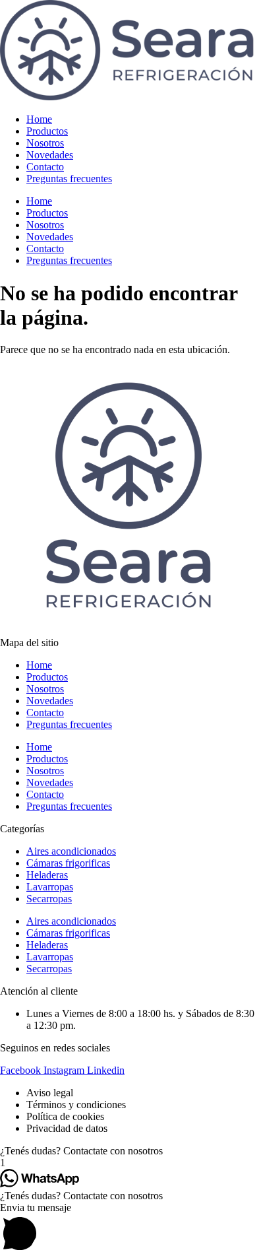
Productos (47, 131)
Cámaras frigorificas (68, 863)
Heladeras (47, 874)
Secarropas (49, 898)
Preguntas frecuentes (69, 178)
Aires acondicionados (71, 851)
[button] (128, 1151)
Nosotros (45, 143)
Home (39, 119)
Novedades (49, 154)
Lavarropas (49, 886)
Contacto (45, 166)
